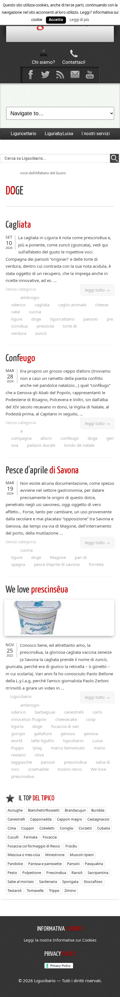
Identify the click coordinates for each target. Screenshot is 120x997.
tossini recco (70, 769)
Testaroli (14, 890)
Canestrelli (16, 819)
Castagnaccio (98, 819)
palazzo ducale (41, 445)
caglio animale (72, 304)
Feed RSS (60, 74)
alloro (46, 438)
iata (18, 225)
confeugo (70, 438)
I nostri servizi (95, 133)
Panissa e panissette (45, 863)
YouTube (89, 74)
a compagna (21, 434)
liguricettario (62, 319)
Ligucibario (21, 696)
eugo (20, 358)
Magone (58, 557)
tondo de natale (79, 445)
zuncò (41, 333)
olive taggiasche (27, 758)
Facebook (30, 74)
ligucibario (73, 740)
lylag (37, 748)
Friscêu (71, 845)
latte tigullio (42, 740)
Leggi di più (79, 19)
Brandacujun (75, 810)
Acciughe (15, 810)
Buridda (97, 810)
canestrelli (74, 712)
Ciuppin (27, 828)
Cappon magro (69, 819)
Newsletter (74, 74)
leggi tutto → (97, 290)
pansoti (90, 319)
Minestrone (54, 854)
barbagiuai (45, 712)
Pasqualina (94, 863)
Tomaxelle (35, 890)
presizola (45, 326)
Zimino (70, 890)
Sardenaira (48, 881)
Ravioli (76, 872)
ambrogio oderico (25, 301)
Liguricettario (23, 133)
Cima (12, 828)
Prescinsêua (56, 872)
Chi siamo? (43, 62)
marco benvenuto (68, 748)
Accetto (56, 19)
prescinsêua (37, 589)
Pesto (12, 872)
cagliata (42, 304)
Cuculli (13, 837)
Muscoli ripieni (82, 854)
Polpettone (31, 872)
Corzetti (85, 828)
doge (36, 319)
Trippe (54, 890)
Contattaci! (73, 62)
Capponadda (41, 819)
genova (68, 733)
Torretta (96, 564)
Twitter (45, 74)
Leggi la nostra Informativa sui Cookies (60, 940)
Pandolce (15, 863)
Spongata (70, 881)
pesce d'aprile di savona (57, 564)
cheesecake (66, 719)
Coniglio (66, 828)
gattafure (43, 733)
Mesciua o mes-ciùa (24, 854)
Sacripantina (98, 872)
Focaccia (50, 837)
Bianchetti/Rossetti (43, 810)
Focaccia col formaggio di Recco (34, 845)
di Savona (42, 470)
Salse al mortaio (21, 881)
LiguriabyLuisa (59, 133)
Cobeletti (46, 828)
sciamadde (38, 769)
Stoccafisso (93, 881)
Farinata (30, 837)
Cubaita (103, 828)
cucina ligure (26, 315)
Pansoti (73, 863)
